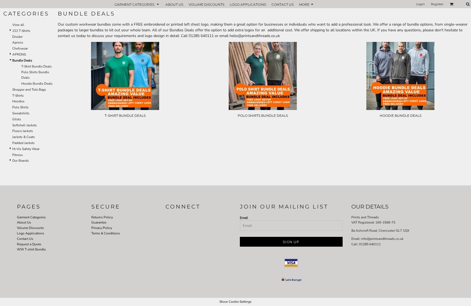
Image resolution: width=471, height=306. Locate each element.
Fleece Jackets (22, 131)
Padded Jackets (23, 143)
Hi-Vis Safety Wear (26, 149)
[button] (137, 4)
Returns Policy (102, 217)
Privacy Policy (101, 228)
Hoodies (18, 101)
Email (244, 218)
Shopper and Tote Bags (29, 89)
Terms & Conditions (105, 233)
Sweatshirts (20, 113)
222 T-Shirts (21, 31)
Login (420, 4)
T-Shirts (18, 95)
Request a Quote (29, 244)
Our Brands (20, 160)
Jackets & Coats (23, 137)
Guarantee (98, 222)
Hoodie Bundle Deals (37, 83)
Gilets (16, 119)
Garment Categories (31, 217)
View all (18, 25)
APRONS (19, 54)
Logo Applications (30, 233)
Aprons (17, 42)
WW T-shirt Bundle (31, 249)
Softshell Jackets (24, 125)
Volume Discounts (30, 228)
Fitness (17, 155)
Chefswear (20, 48)
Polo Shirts (20, 107)
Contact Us (25, 239)
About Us (24, 222)
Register (437, 4)
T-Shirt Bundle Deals (36, 66)
